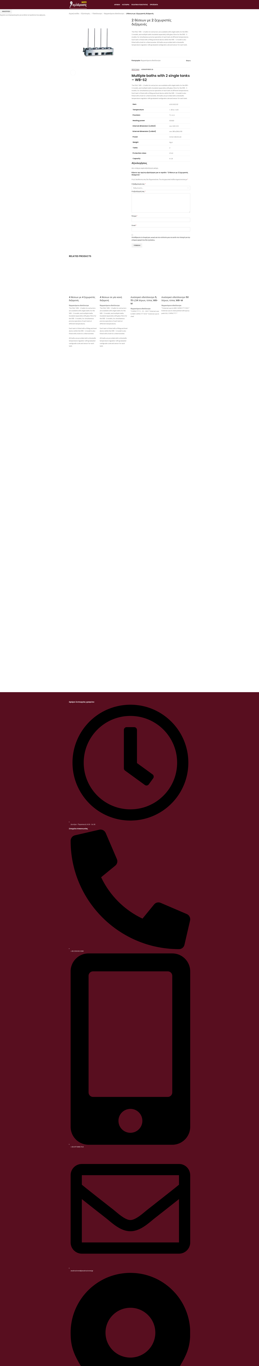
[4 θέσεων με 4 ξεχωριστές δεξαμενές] (83, 276)
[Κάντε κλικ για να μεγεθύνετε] (73, 72)
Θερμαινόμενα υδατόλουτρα (79, 305)
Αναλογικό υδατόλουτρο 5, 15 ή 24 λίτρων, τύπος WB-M (144, 300)
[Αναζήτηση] (186, 5)
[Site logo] (78, 4)
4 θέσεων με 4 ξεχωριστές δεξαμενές (82, 299)
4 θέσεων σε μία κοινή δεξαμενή (111, 299)
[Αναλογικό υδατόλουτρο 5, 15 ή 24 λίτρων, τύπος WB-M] (145, 276)
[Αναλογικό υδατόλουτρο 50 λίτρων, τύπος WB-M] (175, 276)
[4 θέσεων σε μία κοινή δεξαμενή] (114, 276)
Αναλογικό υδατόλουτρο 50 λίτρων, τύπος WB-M (175, 299)
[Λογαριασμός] (189, 5)
